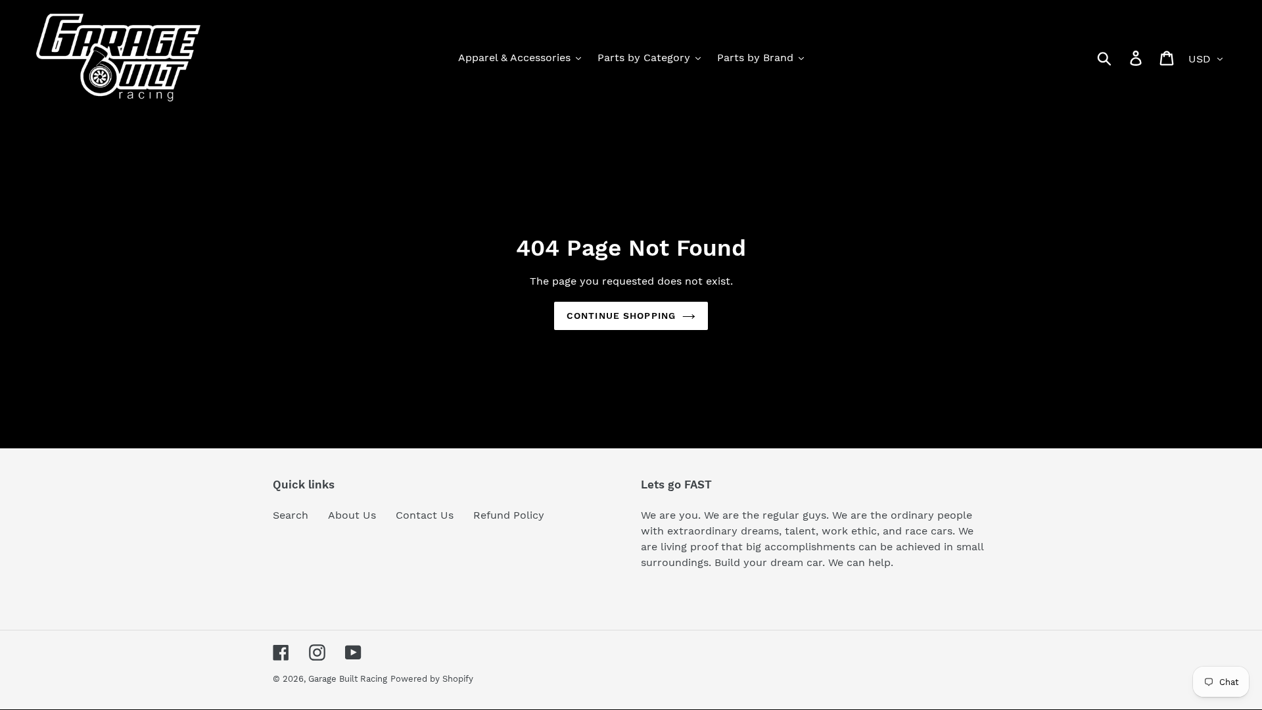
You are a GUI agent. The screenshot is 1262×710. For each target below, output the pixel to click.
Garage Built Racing (347, 679)
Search (290, 515)
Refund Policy (508, 515)
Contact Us (425, 515)
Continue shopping (621, 315)
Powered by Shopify (431, 679)
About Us (352, 515)
